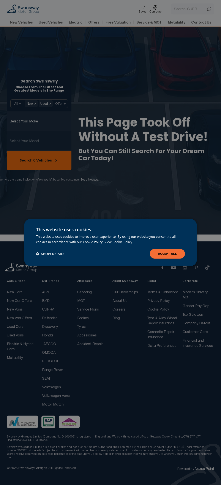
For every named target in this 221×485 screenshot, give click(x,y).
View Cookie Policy (118, 242)
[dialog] (110, 242)
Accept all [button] (167, 254)
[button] (50, 253)
